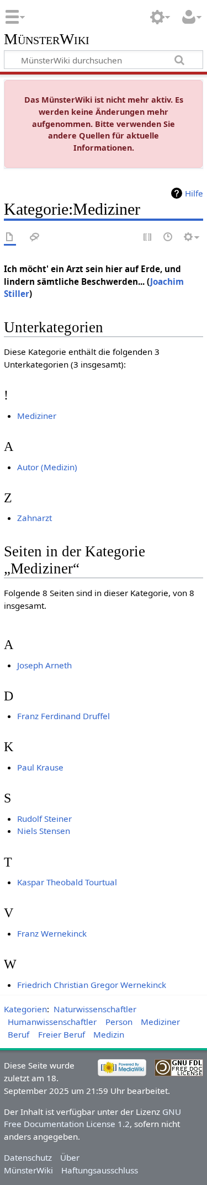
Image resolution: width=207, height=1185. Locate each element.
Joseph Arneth (44, 665)
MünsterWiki (46, 39)
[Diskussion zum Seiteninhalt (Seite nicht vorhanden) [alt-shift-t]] (35, 237)
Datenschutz (28, 1157)
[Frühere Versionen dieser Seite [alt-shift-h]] (168, 237)
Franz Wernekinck (52, 933)
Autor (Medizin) (47, 466)
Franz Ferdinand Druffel (63, 715)
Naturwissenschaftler (95, 1008)
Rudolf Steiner (44, 818)
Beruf (18, 1034)
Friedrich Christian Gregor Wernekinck (91, 984)
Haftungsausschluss (99, 1170)
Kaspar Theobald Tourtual (67, 882)
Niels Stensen (43, 830)
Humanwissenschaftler (52, 1021)
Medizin (108, 1034)
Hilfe (194, 193)
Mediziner (36, 415)
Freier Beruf (61, 1034)
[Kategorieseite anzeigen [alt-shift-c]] (10, 237)
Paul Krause (40, 767)
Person (118, 1021)
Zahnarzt (34, 517)
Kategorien (25, 1008)
